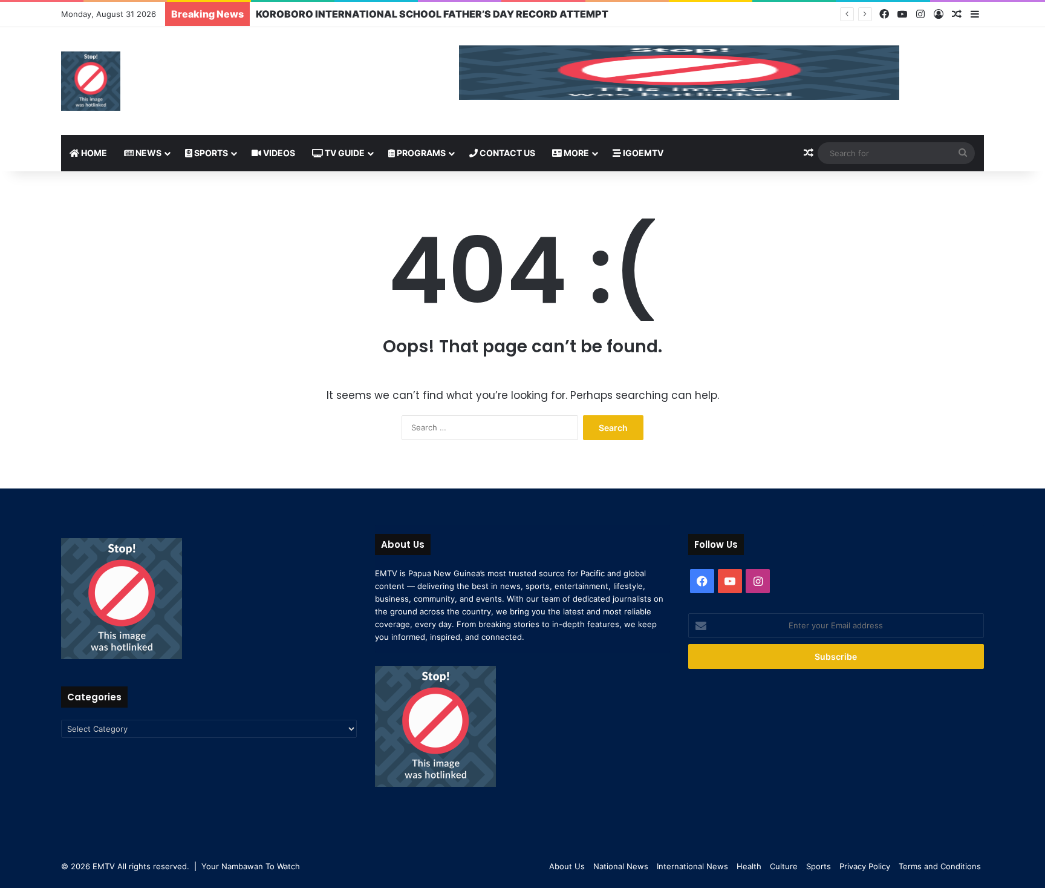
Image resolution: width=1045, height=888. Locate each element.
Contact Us (506, 153)
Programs (420, 153)
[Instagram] (920, 14)
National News (620, 866)
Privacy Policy (864, 866)
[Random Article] (957, 14)
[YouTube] (902, 14)
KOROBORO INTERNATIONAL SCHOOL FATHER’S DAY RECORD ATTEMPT (432, 14)
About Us (567, 866)
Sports (210, 153)
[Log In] (938, 14)
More (575, 153)
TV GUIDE (344, 153)
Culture (784, 866)
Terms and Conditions (940, 866)
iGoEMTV (642, 153)
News (147, 153)
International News (692, 866)
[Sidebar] (975, 14)
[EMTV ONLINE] (90, 81)
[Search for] (963, 153)
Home (93, 153)
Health (749, 866)
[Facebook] (884, 14)
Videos (278, 153)
